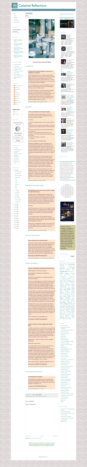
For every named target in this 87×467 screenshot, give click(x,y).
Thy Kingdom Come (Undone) (67, 393)
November (17, 171)
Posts (15, 111)
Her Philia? (69, 83)
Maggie (16, 96)
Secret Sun (63, 385)
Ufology (61, 315)
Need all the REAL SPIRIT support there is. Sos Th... (18, 56)
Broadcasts (31, 396)
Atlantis (72, 268)
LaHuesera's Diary (18, 67)
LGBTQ (72, 291)
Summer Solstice (63, 311)
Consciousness (63, 276)
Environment (66, 281)
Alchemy (65, 263)
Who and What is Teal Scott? (70, 60)
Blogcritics (63, 334)
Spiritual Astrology (65, 388)
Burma (73, 271)
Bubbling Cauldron (65, 339)
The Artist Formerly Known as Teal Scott (70, 72)
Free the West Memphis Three (67, 413)
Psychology (63, 302)
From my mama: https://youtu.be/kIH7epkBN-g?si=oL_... (18, 48)
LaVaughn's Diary (17, 64)
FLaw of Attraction (65, 356)
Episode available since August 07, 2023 (37, 101)
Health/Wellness (63, 286)
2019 (15, 209)
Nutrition (73, 296)
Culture (67, 277)
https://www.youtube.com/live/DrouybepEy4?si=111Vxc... (18, 52)
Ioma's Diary (16, 66)
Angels (66, 264)
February (17, 199)
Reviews (70, 303)
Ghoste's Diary (17, 74)
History (72, 286)
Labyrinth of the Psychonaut (67, 366)
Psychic (72, 300)
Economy (72, 280)
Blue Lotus (63, 336)
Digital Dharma (64, 347)
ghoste (16, 104)
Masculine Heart (64, 369)
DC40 (71, 277)
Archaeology (71, 264)
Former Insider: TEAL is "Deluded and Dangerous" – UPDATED (70, 97)
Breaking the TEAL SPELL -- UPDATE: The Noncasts (70, 48)
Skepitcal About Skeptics (66, 387)
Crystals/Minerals (63, 277)
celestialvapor (18, 102)
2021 (15, 205)
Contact (18, 9)
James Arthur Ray (17, 149)
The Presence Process (70, 313)
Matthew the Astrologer (66, 371)
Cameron (17, 87)
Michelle (17, 98)
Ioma (16, 91)
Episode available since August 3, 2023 (37, 230)
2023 (15, 170)
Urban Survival (64, 398)
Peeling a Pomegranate (66, 379)
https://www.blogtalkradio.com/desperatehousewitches (40, 366)
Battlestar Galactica (18, 153)
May (16, 194)
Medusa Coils (64, 372)
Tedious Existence (65, 392)
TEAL (64, 313)
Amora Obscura (64, 325)
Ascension (62, 267)
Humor (61, 288)
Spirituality (62, 310)
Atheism (68, 268)
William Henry (66, 318)
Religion (66, 303)
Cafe (35, 396)
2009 (15, 228)
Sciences (72, 306)
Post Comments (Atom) (36, 438)
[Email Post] (33, 394)
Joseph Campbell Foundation (67, 418)
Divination (69, 278)
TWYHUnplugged (65, 397)
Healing (73, 285)
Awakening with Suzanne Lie (67, 330)
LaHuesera (38, 396)
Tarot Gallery (29, 9)
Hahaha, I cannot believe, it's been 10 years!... (18, 40)
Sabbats (64, 305)
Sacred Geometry (70, 305)
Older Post (55, 435)
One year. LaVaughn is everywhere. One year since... (18, 44)
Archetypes (62, 265)
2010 (15, 226)
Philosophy (69, 299)
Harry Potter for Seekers (66, 416)
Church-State (67, 274)
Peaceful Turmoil (64, 375)
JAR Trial (23, 9)
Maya (66, 292)
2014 (15, 218)
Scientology (62, 307)
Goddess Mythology (65, 284)
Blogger (46, 456)
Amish (69, 263)
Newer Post (28, 435)
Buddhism (70, 271)
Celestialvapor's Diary (18, 71)
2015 (15, 216)
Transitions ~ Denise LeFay (67, 395)
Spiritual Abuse (70, 309)
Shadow (67, 307)
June (16, 192)
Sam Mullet (67, 306)
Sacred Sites (62, 306)
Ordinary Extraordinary (66, 374)
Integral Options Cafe (65, 363)
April (16, 196)
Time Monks (16, 159)
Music (65, 295)
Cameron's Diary (17, 69)
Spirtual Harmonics (65, 390)
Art (73, 265)
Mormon (66, 293)
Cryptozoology (72, 276)
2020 (15, 207)
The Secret (16, 158)
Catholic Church (69, 273)
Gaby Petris (63, 358)
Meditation (62, 293)
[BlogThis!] (37, 394)
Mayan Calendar (70, 292)
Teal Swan (16, 147)
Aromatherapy (69, 265)
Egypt (61, 281)
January (17, 201)
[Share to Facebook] (39, 394)
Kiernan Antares (64, 364)
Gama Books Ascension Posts (67, 359)
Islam (65, 288)
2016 (15, 215)
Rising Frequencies (65, 384)
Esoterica (17, 184)
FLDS (61, 282)
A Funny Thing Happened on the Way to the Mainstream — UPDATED (70, 132)
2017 (15, 213)
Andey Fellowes (18, 85)
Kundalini (67, 291)
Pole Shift (62, 300)
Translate (17, 32)
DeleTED (64, 278)
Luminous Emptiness (65, 367)
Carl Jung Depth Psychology (67, 341)
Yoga (70, 318)
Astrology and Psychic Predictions (65, 328)
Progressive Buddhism (66, 380)
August (16, 177)
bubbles (17, 100)
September (17, 175)
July (16, 190)
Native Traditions (67, 296)
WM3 (15, 163)
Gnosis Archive (64, 414)
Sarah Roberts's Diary (18, 75)
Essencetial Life (64, 354)
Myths (61, 296)
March (16, 197)
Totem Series (16, 161)
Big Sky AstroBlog (65, 333)
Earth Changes (67, 280)
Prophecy (68, 300)
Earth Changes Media (65, 411)
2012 (15, 222)
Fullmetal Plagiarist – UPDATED (69, 36)
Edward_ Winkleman (65, 351)
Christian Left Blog (65, 342)
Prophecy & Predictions (16, 156)
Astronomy (62, 268)
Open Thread (43, 396)
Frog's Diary (16, 72)
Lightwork (62, 292)
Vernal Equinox (68, 317)
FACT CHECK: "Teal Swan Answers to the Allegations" (70, 108)
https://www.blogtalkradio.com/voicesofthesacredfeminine (41, 258)
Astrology (72, 267)
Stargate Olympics (70, 310)
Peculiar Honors (64, 377)
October (17, 173)
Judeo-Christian (67, 289)
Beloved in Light (64, 331)
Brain (73, 269)
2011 (15, 224)
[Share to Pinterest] (40, 394)
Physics (72, 299)
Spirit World (62, 309)
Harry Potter (67, 285)
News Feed (16, 22)
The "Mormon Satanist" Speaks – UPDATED (70, 143)
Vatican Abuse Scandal (17, 152)
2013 (15, 220)
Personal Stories (63, 299)
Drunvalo (61, 280)
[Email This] (35, 394)
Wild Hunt (63, 400)
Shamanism (71, 307)
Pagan (73, 298)
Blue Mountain (64, 338)
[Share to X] (38, 394)
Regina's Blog (64, 382)
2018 (15, 211)
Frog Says (17, 89)
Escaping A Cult (64, 353)
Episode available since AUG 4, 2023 (36, 180)
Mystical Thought (70, 295)
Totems (73, 314)
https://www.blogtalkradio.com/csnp (36, 388)
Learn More (18, 140)
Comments (16, 114)
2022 (15, 203)
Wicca (61, 318)
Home (14, 9)
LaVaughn (17, 94)
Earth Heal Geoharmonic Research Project (66, 349)
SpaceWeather (64, 419)
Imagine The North (65, 361)
